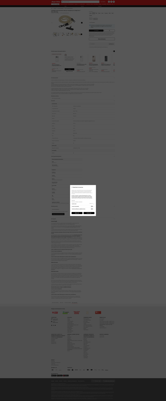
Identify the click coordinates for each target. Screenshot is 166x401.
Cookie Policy (73, 200)
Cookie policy (80, 201)
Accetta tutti (89, 213)
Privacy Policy (73, 201)
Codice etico (76, 201)
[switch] (92, 206)
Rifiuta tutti (77, 213)
